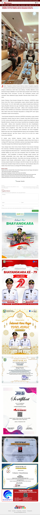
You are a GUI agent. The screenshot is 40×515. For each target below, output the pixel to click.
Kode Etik (13, 510)
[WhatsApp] (23, 508)
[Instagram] (21, 508)
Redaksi (9, 510)
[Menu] (2, 3)
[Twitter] (17, 508)
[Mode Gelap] (35, 3)
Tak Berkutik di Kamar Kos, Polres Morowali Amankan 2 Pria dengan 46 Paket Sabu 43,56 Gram (18, 177)
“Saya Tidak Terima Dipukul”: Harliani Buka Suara (10, 171)
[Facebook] (15, 508)
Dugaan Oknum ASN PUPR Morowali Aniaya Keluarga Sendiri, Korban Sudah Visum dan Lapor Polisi (18, 174)
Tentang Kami (29, 510)
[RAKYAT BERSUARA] (7, 3)
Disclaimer (24, 510)
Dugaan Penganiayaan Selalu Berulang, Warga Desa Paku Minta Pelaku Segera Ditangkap (17, 175)
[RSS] (25, 508)
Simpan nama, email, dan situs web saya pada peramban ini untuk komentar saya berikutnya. (18, 208)
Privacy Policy (19, 510)
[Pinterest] (19, 508)
